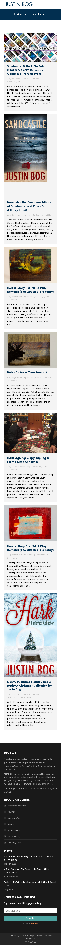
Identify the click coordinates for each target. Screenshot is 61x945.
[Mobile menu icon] (55, 4)
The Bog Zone (14, 842)
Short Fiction (14, 830)
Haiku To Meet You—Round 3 (27, 372)
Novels (11, 824)
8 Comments (12, 470)
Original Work (17, 296)
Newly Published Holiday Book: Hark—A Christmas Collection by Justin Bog (29, 686)
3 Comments (12, 380)
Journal (15, 466)
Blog (9, 78)
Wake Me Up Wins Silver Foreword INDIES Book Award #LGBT (30, 884)
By (34, 78)
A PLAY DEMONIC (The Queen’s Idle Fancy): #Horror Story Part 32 (28, 858)
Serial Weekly (14, 836)
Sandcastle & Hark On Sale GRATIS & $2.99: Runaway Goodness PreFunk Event (26, 70)
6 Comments (28, 697)
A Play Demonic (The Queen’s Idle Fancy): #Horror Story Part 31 (28, 871)
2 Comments (12, 300)
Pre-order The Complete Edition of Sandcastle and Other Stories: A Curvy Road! (29, 206)
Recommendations (19, 78)
